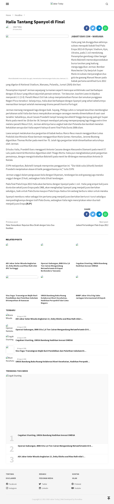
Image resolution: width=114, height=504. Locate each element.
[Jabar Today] (57, 3)
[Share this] (86, 28)
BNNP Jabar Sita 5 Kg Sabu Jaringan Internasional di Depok (90, 296)
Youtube (78, 488)
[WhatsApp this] (105, 28)
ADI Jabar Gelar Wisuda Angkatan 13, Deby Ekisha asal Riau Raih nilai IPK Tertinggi (21, 266)
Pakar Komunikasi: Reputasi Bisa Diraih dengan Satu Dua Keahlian (30, 225)
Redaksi (42, 474)
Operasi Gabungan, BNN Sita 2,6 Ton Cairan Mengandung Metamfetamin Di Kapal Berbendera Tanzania (55, 267)
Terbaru (10, 310)
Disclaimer (11, 478)
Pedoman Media (46, 478)
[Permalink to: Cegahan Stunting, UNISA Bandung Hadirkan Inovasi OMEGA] (92, 252)
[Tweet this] (93, 28)
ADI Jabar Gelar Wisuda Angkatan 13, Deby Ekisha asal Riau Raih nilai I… (49, 319)
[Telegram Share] (99, 28)
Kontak (75, 474)
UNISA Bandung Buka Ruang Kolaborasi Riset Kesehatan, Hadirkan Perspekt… (53, 361)
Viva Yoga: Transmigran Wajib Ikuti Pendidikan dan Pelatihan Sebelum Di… (51, 351)
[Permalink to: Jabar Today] (8, 28)
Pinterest (78, 484)
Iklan (74, 478)
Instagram (13, 488)
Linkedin (45, 488)
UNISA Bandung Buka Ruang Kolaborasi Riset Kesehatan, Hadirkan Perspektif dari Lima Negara (55, 299)
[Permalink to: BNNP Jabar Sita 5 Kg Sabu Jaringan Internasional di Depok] (92, 285)
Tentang (10, 474)
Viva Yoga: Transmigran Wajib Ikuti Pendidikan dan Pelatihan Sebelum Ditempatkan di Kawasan (22, 298)
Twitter (44, 484)
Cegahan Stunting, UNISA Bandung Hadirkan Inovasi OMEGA (91, 264)
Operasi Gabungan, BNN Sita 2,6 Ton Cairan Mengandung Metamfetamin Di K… (53, 329)
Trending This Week (17, 371)
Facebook (13, 484)
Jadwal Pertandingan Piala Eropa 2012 (92, 223)
